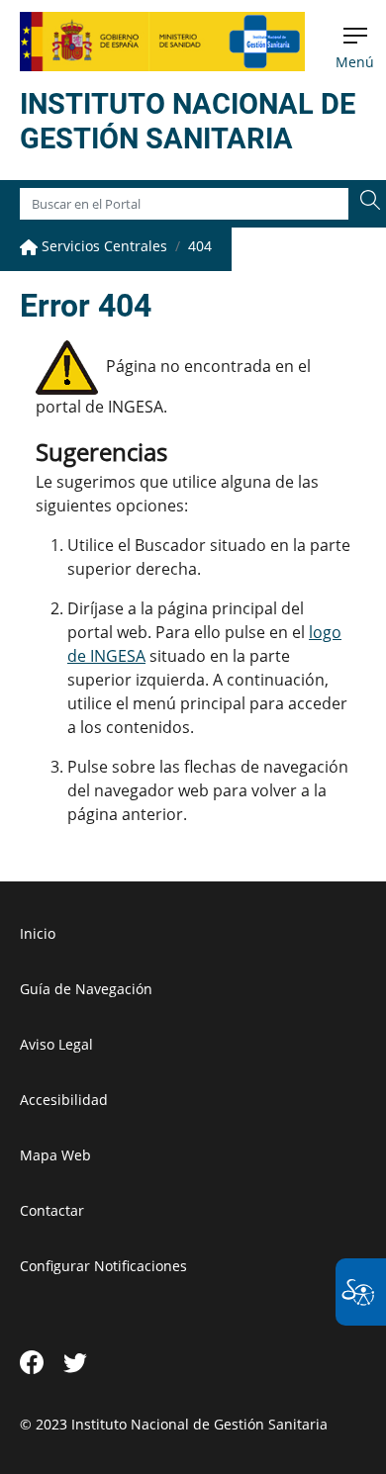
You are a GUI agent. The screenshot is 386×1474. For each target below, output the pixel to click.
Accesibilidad (64, 1099)
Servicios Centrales (102, 245)
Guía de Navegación (86, 988)
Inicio (37, 933)
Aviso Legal (56, 1044)
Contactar (52, 1210)
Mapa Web (55, 1155)
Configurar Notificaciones (103, 1265)
